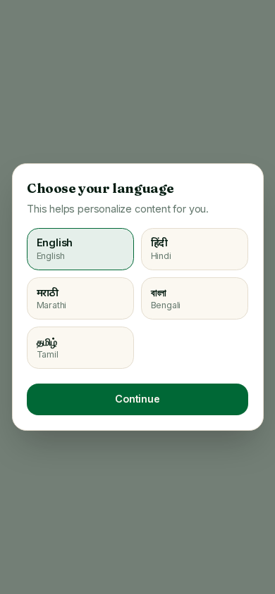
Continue (137, 399)
